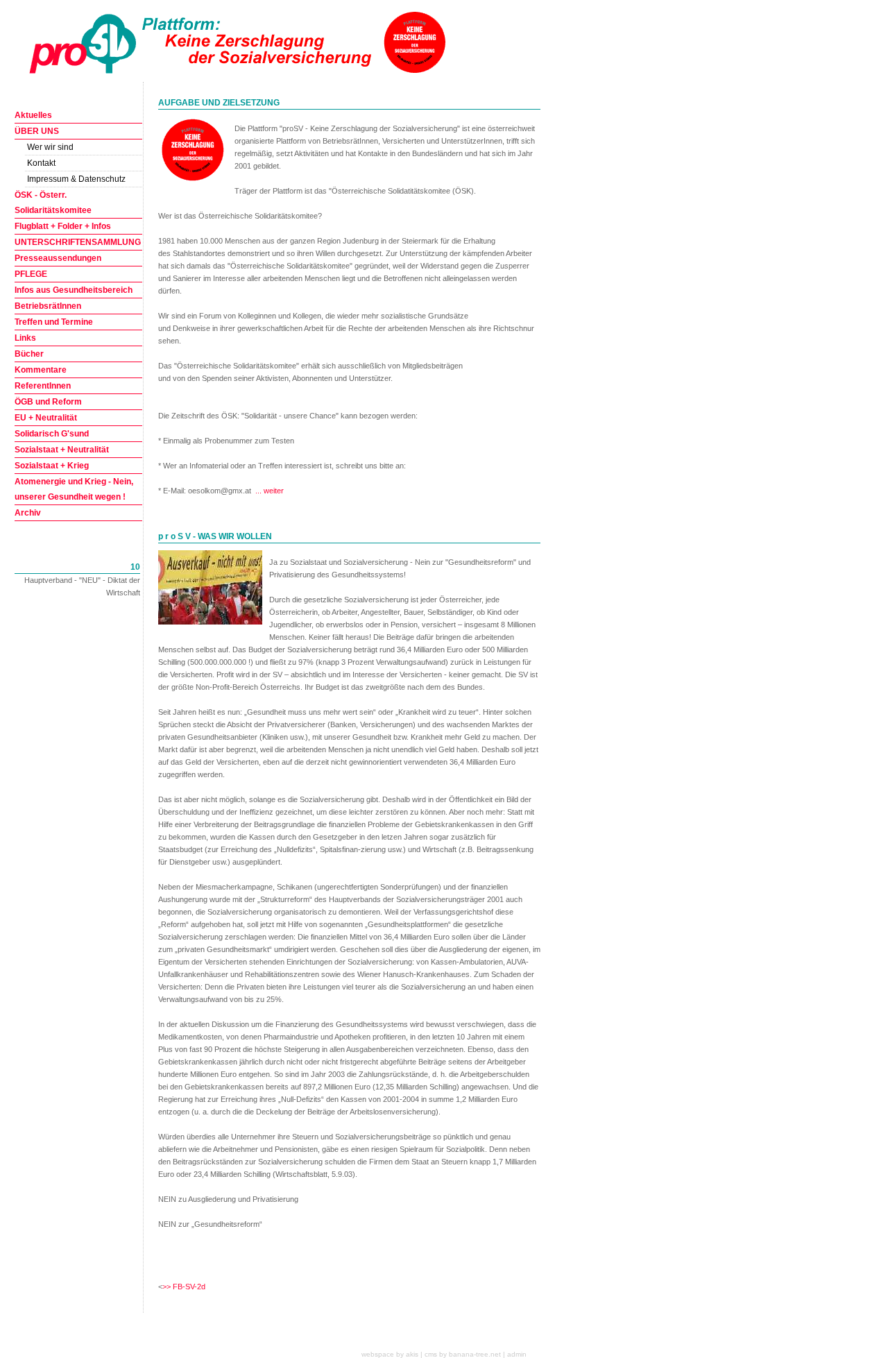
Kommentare (41, 370)
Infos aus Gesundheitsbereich (74, 290)
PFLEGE (31, 274)
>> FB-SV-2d (183, 1286)
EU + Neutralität (46, 418)
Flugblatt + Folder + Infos (63, 226)
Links (25, 338)
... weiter (269, 490)
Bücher (29, 354)
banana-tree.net (475, 1354)
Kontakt (41, 163)
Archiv (28, 513)
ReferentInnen (43, 386)
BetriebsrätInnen (48, 306)
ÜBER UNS (37, 131)
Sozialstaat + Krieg (52, 465)
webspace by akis (389, 1354)
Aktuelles (33, 115)
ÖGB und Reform (48, 402)
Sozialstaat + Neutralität (62, 450)
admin (517, 1354)
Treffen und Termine (54, 322)
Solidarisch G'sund (52, 434)
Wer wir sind (50, 147)
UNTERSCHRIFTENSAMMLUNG (78, 242)
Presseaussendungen (58, 258)
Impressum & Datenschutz (76, 179)
